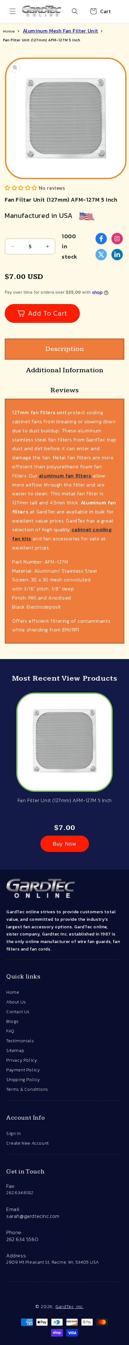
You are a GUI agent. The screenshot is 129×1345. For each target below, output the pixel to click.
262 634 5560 (22, 1239)
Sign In (13, 1133)
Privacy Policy (21, 1060)
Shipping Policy (23, 1079)
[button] (12, 11)
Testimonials (20, 1041)
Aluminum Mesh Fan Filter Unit (60, 30)
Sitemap (15, 1050)
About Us (16, 1002)
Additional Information (64, 370)
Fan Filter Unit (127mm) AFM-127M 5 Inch (41, 40)
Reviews (64, 390)
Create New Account (27, 1143)
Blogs (12, 1021)
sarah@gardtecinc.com (32, 1216)
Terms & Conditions (27, 1089)
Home (9, 31)
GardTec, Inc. (69, 1306)
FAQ (10, 1031)
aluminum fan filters (65, 475)
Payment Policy (23, 1070)
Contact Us (18, 1011)
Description (64, 349)
